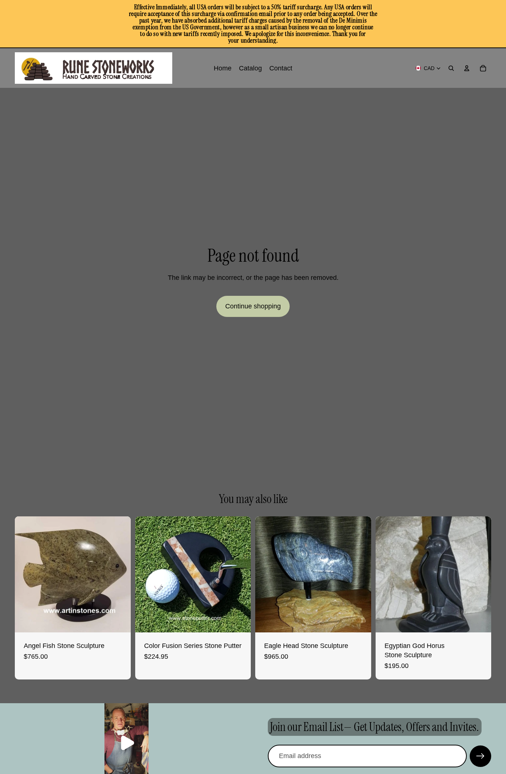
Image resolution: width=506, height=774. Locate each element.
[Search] (451, 68)
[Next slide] (120, 574)
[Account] (467, 68)
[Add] (119, 621)
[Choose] (239, 621)
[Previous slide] (26, 574)
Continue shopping (253, 306)
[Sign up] (480, 756)
